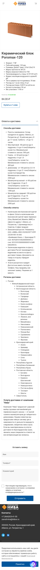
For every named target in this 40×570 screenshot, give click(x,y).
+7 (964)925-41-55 (9, 517)
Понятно (20, 564)
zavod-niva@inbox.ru (10, 519)
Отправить (20, 498)
